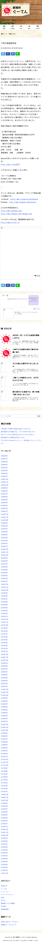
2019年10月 (4, 695)
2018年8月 (4, 736)
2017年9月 (4, 768)
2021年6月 (4, 637)
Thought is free (32, 940)
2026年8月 (4, 456)
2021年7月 (4, 634)
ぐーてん (4, 889)
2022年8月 (4, 596)
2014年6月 (4, 861)
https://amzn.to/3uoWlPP (10, 164)
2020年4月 (4, 678)
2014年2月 (4, 867)
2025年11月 (4, 482)
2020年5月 (4, 675)
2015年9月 (4, 838)
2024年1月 (4, 546)
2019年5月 (4, 710)
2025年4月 (4, 502)
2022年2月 (4, 613)
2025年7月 (4, 494)
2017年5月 (4, 780)
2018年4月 (4, 748)
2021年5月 (4, 640)
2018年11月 (4, 727)
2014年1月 (4, 870)
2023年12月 (4, 549)
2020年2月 (4, 683)
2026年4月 (4, 467)
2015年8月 (4, 841)
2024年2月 (4, 543)
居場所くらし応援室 (8, 903)
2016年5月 (4, 815)
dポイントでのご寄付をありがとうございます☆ (17, 434)
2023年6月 (4, 567)
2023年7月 (4, 564)
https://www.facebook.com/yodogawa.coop (16, 214)
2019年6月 (4, 707)
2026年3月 (4, 470)
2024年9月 (4, 523)
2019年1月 (4, 721)
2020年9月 (4, 663)
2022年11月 (4, 587)
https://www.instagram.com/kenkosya (24, 199)
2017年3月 (4, 785)
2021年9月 (4, 628)
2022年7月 (4, 599)
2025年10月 (4, 485)
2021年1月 (4, 651)
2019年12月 (4, 689)
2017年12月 (4, 759)
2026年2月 (4, 473)
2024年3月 (4, 540)
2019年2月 (4, 718)
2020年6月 (4, 672)
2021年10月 (4, 625)
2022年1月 (4, 616)
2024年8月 (4, 526)
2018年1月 (4, 756)
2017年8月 (4, 771)
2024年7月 (4, 529)
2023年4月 (4, 572)
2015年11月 (4, 832)
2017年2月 (4, 788)
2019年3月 (4, 715)
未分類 (3, 906)
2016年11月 (4, 797)
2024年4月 (4, 537)
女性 (2, 897)
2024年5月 (4, 534)
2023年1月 (4, 581)
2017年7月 (4, 774)
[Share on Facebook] (8, 53)
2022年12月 (4, 584)
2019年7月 (4, 704)
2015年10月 (4, 835)
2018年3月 (4, 750)
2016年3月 (4, 821)
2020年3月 (4, 680)
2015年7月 (4, 844)
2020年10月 (4, 660)
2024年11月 (4, 517)
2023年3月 (4, 575)
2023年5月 (4, 570)
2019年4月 (4, 713)
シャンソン (5, 891)
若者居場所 (5, 909)
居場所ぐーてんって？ (8, 924)
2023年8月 (4, 561)
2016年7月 (4, 809)
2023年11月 (4, 552)
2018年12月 (4, 724)
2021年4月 (4, 642)
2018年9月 (4, 733)
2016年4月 (4, 818)
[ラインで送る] (17, 53)
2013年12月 (4, 873)
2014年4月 (4, 864)
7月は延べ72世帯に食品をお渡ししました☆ (16, 429)
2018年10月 (4, 730)
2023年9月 (4, 558)
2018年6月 (4, 742)
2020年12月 (4, 654)
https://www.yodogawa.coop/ (11, 211)
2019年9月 (4, 698)
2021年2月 (4, 648)
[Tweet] (3, 53)
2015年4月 (4, 850)
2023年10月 (4, 555)
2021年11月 (4, 622)
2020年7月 (4, 669)
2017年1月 (4, 791)
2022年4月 (4, 607)
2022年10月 (4, 590)
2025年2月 (4, 508)
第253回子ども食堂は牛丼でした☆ (13, 437)
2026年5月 (4, 464)
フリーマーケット (7, 894)
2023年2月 (4, 578)
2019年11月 (4, 692)
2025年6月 (4, 497)
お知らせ (4, 886)
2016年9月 (4, 803)
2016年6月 (4, 812)
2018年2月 (4, 753)
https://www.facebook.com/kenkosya (22, 202)
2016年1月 (4, 826)
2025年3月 (4, 505)
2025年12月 (4, 479)
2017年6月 (4, 777)
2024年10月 (4, 520)
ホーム (5, 34)
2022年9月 (4, 593)
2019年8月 (4, 701)
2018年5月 (4, 745)
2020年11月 (4, 657)
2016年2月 (4, 823)
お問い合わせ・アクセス (9, 922)
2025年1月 (4, 511)
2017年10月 (4, 765)
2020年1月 (4, 686)
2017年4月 (4, 783)
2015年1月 (4, 856)
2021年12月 (4, 619)
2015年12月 (4, 829)
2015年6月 (4, 847)
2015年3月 (4, 853)
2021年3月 (4, 645)
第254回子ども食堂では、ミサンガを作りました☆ (18, 431)
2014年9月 (4, 858)
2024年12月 (4, 514)
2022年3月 (4, 610)
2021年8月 (4, 631)
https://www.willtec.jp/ (10, 222)
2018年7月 (4, 739)
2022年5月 (4, 604)
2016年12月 (4, 794)
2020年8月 (4, 666)
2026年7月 (4, 459)
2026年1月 (4, 476)
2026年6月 (4, 461)
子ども (13, 34)
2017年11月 (4, 762)
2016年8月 (4, 806)
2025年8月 (4, 491)
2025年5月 (4, 499)
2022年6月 (4, 602)
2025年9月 (4, 488)
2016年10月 (4, 800)
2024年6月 (4, 532)
